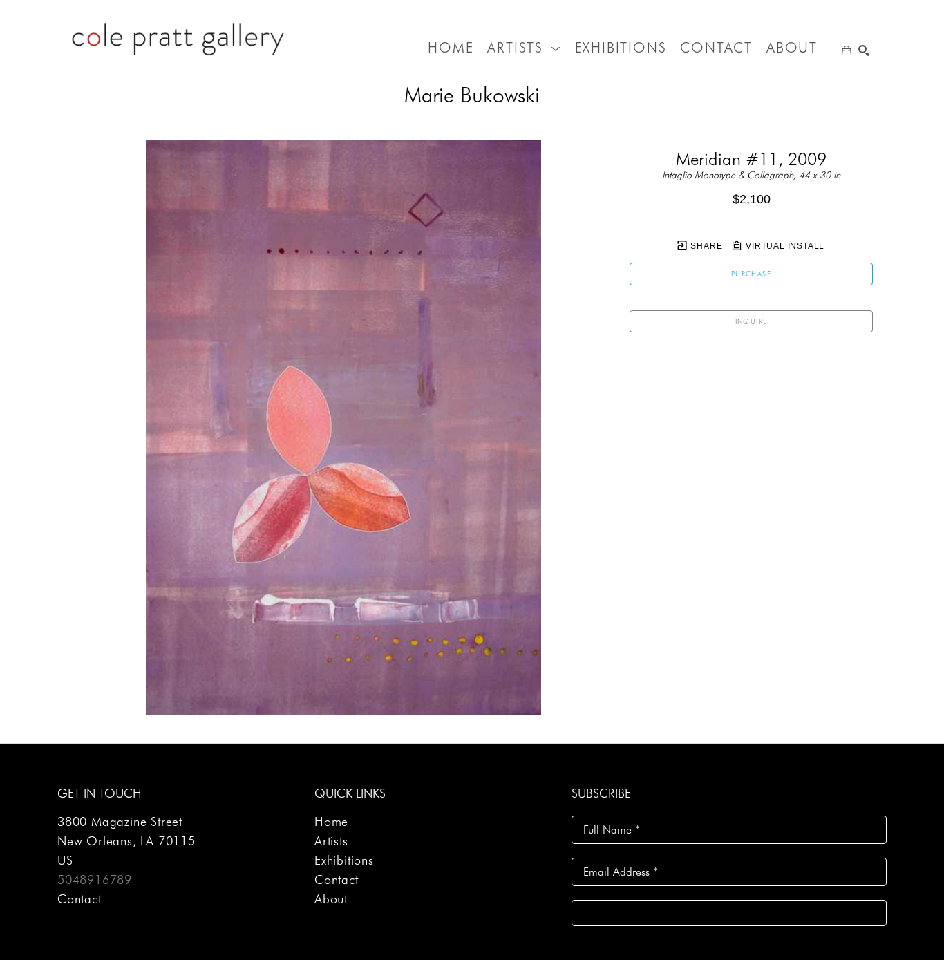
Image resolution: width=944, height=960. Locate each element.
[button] (523, 47)
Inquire (751, 321)
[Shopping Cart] (846, 50)
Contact (79, 899)
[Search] (863, 50)
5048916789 (94, 879)
